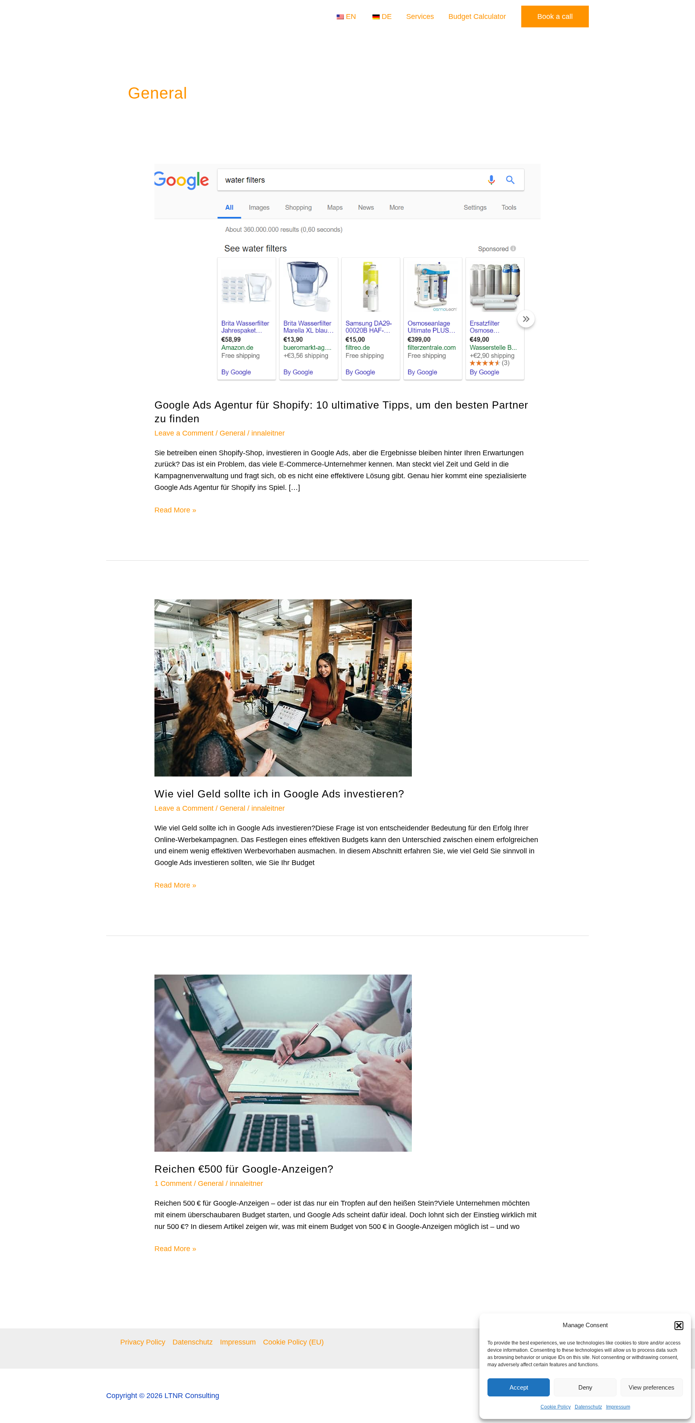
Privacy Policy (142, 1342)
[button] (679, 1326)
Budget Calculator (477, 16)
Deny (585, 1387)
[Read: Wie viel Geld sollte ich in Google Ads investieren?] (283, 688)
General (232, 433)
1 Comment (173, 1183)
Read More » (175, 509)
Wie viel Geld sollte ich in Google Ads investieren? (279, 794)
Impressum (618, 1407)
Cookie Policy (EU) (293, 1342)
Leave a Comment (184, 433)
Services (420, 16)
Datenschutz (588, 1407)
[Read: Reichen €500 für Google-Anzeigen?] (283, 1063)
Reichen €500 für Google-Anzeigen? (243, 1169)
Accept (519, 1387)
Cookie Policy (556, 1407)
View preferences (651, 1387)
